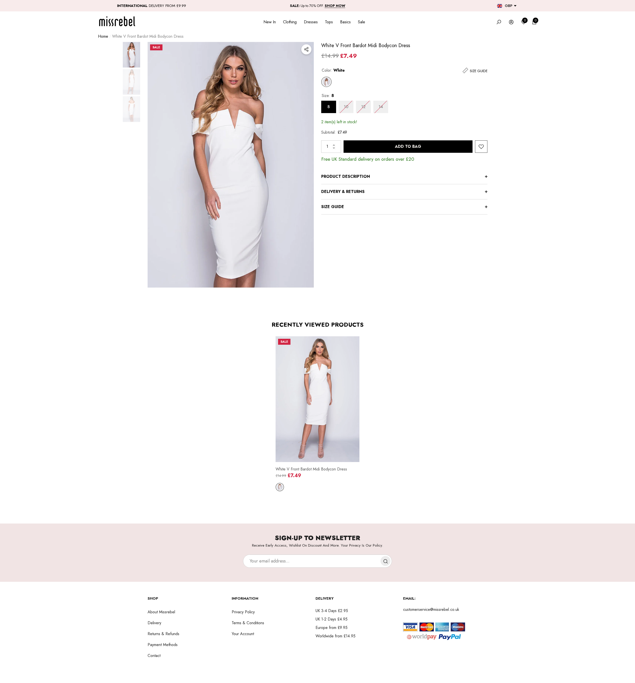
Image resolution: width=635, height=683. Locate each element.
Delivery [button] (325, 598)
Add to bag (408, 146)
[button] (515, 5)
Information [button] (245, 598)
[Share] (306, 49)
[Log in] (511, 22)
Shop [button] (153, 598)
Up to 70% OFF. (317, 5)
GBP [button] (508, 5)
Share (306, 49)
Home (103, 36)
